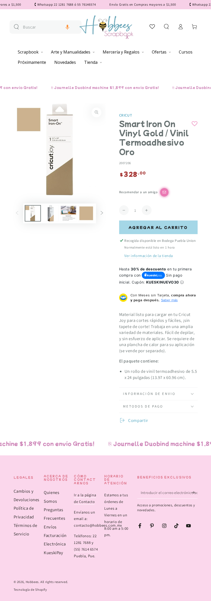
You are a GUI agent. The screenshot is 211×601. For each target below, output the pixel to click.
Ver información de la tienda (148, 255)
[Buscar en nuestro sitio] (16, 27)
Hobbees (32, 582)
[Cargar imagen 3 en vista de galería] (68, 213)
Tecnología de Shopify (30, 589)
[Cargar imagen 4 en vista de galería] (86, 213)
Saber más (169, 300)
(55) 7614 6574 (86, 549)
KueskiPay (53, 552)
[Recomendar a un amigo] (164, 192)
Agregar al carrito (158, 227)
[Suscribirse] (194, 492)
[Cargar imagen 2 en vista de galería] (50, 213)
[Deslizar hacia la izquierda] (17, 213)
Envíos (50, 527)
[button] (67, 27)
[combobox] (50, 27)
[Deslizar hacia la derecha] (102, 213)
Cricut (125, 115)
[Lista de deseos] (152, 26)
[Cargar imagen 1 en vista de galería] (33, 213)
